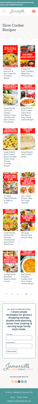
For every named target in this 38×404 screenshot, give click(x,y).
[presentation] (10, 56)
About (12, 397)
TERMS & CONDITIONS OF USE (19, 401)
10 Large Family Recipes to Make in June (10, 199)
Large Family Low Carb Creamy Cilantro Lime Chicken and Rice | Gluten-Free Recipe (10, 115)
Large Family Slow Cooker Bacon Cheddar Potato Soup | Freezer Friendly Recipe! (10, 159)
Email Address (10, 342)
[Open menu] (34, 11)
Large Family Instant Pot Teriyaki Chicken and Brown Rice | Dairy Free (9, 238)
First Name (9, 334)
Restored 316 (27, 392)
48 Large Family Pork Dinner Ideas (26, 235)
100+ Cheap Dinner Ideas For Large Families (26, 199)
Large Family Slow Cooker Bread (27, 154)
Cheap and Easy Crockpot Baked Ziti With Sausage (27, 72)
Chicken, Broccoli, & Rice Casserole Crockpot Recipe (10, 73)
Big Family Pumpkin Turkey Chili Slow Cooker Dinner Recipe (27, 279)
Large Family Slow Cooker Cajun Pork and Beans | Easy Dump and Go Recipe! (27, 114)
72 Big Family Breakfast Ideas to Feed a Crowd (10, 277)
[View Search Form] (4, 11)
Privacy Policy (22, 397)
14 (26, 294)
